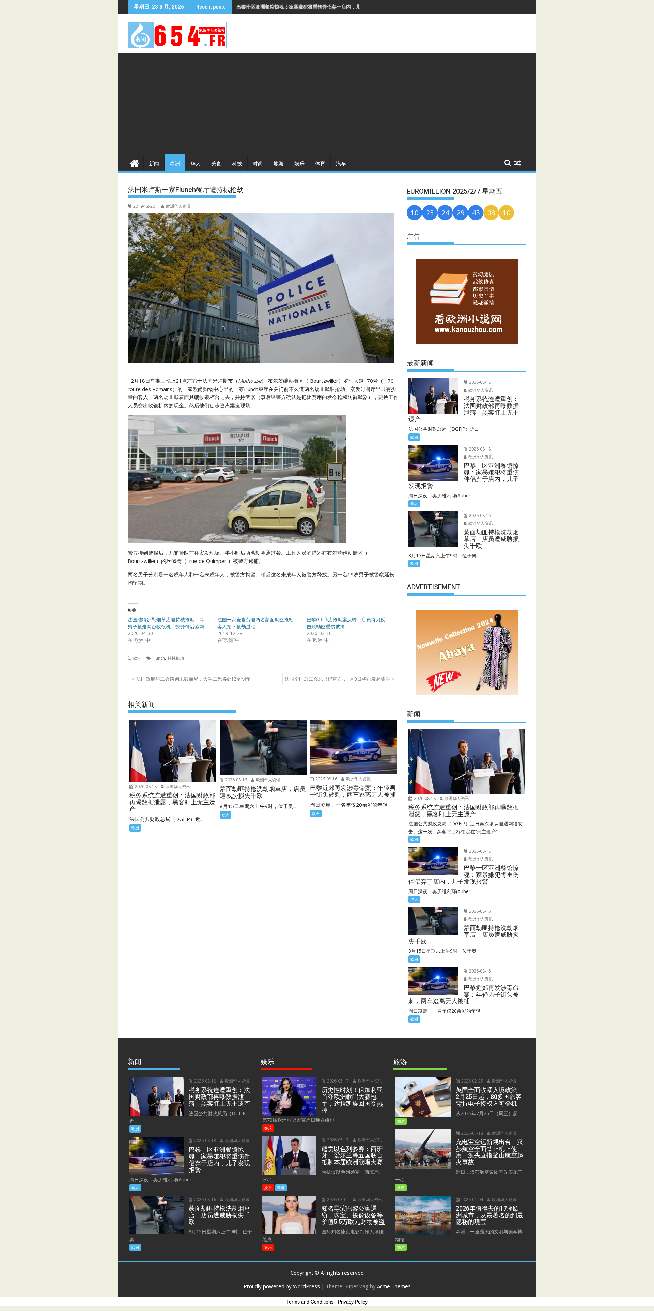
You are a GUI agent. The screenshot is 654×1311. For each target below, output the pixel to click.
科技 (237, 164)
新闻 (154, 164)
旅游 (279, 164)
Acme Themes (394, 1286)
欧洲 (175, 164)
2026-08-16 (235, 780)
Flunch (159, 658)
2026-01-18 (471, 1133)
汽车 (341, 164)
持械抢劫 (176, 658)
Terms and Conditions (309, 1302)
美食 (216, 164)
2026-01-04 (471, 1199)
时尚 (258, 164)
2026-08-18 (145, 786)
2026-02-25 (471, 1081)
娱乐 (299, 164)
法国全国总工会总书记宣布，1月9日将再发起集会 (337, 679)
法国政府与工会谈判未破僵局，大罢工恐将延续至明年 (193, 679)
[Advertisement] (327, 104)
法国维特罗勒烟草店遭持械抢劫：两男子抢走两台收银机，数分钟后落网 (166, 623)
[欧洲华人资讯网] (134, 162)
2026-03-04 (337, 1199)
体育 (320, 164)
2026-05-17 (337, 1081)
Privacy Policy (353, 1302)
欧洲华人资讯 (178, 206)
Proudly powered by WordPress (282, 1286)
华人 (195, 164)
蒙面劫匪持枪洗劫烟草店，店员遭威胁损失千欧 (286, 6)
